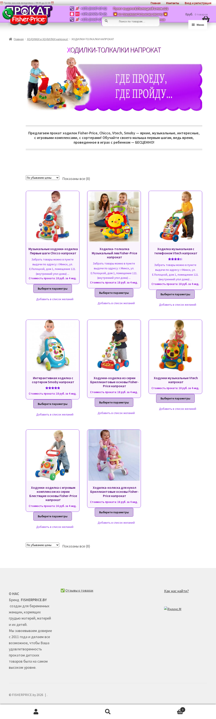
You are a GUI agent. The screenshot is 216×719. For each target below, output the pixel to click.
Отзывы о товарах (79, 590)
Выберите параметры (53, 288)
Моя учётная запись (36, 712)
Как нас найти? (176, 590)
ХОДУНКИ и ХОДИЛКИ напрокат (47, 39)
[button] (52, 299)
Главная (19, 39)
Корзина (164, 708)
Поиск (108, 712)
